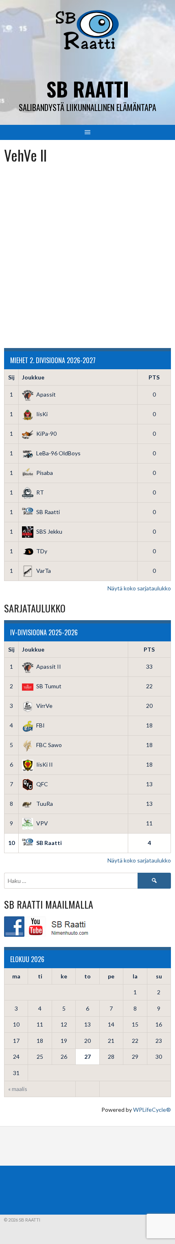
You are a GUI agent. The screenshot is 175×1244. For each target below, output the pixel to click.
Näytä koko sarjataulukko (139, 588)
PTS (154, 377)
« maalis (17, 1088)
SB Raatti (87, 88)
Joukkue (33, 377)
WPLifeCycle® (152, 1109)
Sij (11, 377)
